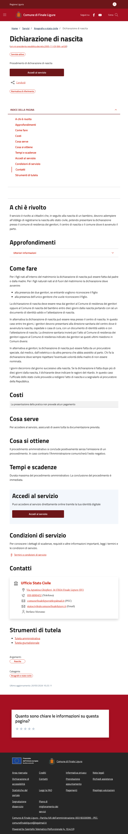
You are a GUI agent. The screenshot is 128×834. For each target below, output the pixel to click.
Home (15, 28)
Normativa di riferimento (22, 91)
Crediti (42, 773)
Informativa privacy (76, 773)
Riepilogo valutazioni (104, 790)
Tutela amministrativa (27, 638)
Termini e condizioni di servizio (30, 555)
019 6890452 (34, 595)
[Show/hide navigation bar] (4, 15)
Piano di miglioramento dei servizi (48, 806)
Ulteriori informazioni (24, 253)
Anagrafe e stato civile (46, 28)
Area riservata (19, 773)
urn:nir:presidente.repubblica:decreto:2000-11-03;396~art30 (38, 46)
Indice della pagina (22, 110)
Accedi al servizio (37, 72)
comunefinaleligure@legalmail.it (45, 600)
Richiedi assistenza (103, 779)
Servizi (26, 28)
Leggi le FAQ (45, 790)
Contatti (43, 779)
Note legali (98, 773)
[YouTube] (99, 15)
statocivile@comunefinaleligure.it (46, 606)
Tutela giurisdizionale (27, 643)
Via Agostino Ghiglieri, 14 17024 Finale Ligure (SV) (55, 589)
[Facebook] (92, 15)
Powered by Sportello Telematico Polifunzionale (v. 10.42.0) (43, 829)
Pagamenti (71, 790)
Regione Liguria (17, 4)
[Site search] (116, 15)
